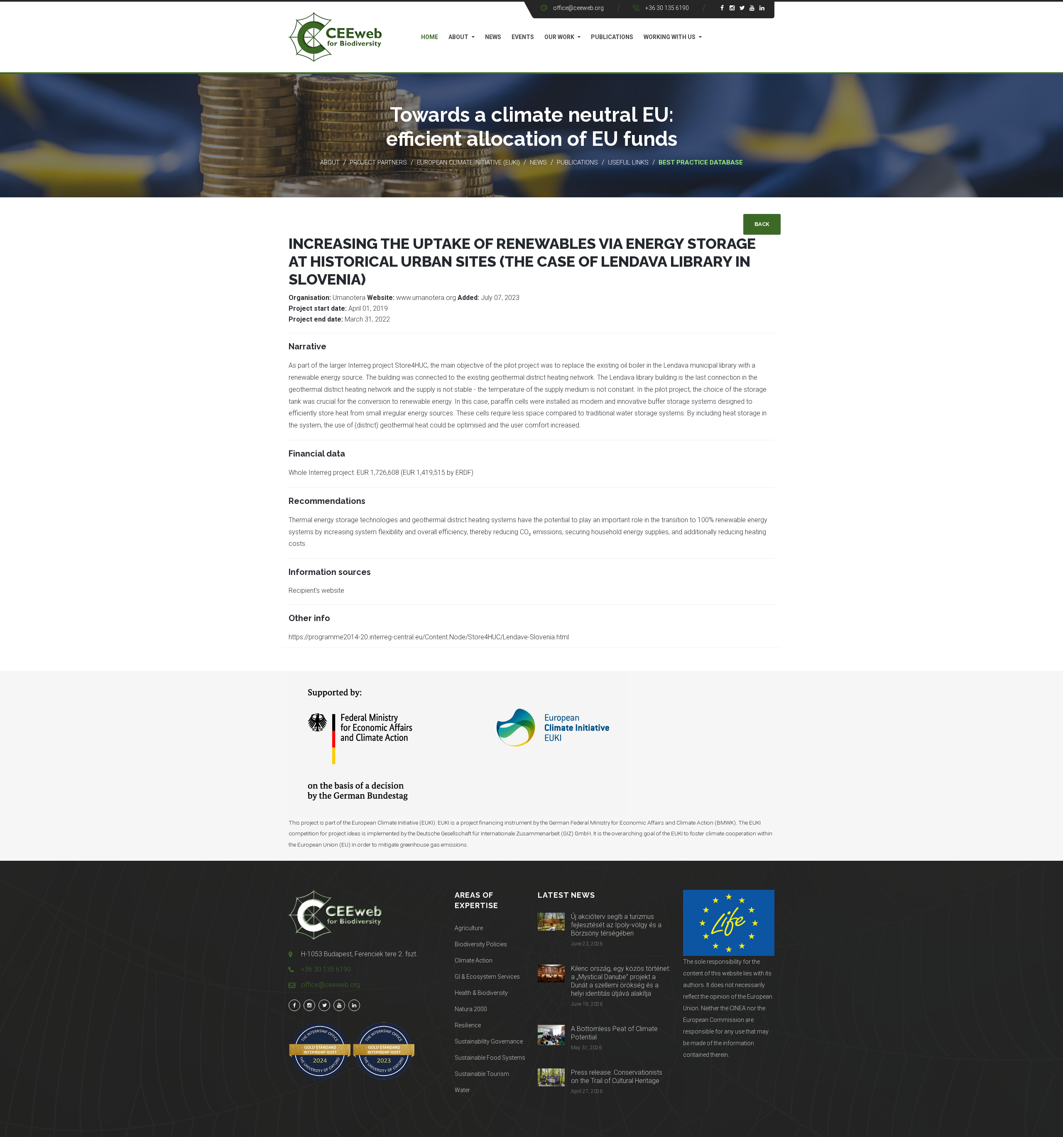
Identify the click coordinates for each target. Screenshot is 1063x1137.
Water (462, 1090)
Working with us (670, 37)
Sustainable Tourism (482, 1074)
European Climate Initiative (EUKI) (468, 162)
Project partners (378, 162)
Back (761, 224)
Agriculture (469, 928)
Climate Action (473, 960)
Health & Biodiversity (481, 993)
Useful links (629, 162)
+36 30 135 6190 (667, 8)
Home (429, 37)
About (458, 37)
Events (523, 37)
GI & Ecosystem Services (487, 976)
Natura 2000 (471, 1009)
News (493, 37)
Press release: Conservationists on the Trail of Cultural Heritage (616, 1076)
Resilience (468, 1025)
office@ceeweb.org (578, 8)
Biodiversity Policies (481, 944)
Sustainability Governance (489, 1041)
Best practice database (701, 162)
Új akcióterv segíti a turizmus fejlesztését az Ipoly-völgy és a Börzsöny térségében (616, 925)
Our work (559, 37)
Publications (612, 37)
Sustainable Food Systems (490, 1057)
